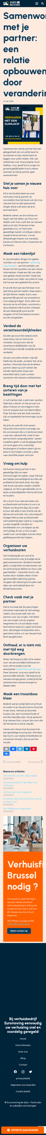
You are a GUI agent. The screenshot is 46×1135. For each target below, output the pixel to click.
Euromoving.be (15, 1103)
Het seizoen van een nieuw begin (20, 776)
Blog (23, 1058)
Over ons (23, 1052)
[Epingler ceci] (33, 749)
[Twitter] (30, 1071)
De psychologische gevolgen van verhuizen (20, 784)
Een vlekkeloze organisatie (17, 809)
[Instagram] (23, 1072)
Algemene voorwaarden (23, 1085)
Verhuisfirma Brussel (18, 924)
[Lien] (11, 4)
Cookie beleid (23, 1092)
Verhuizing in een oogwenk (17, 792)
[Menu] (37, 4)
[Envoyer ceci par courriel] (6, 749)
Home (23, 1039)
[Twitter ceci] (20, 749)
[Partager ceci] (13, 749)
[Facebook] (15, 1071)
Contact (23, 1065)
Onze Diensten (23, 1045)
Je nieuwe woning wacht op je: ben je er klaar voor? (22, 800)
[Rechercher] (42, 3)
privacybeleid (23, 1079)
